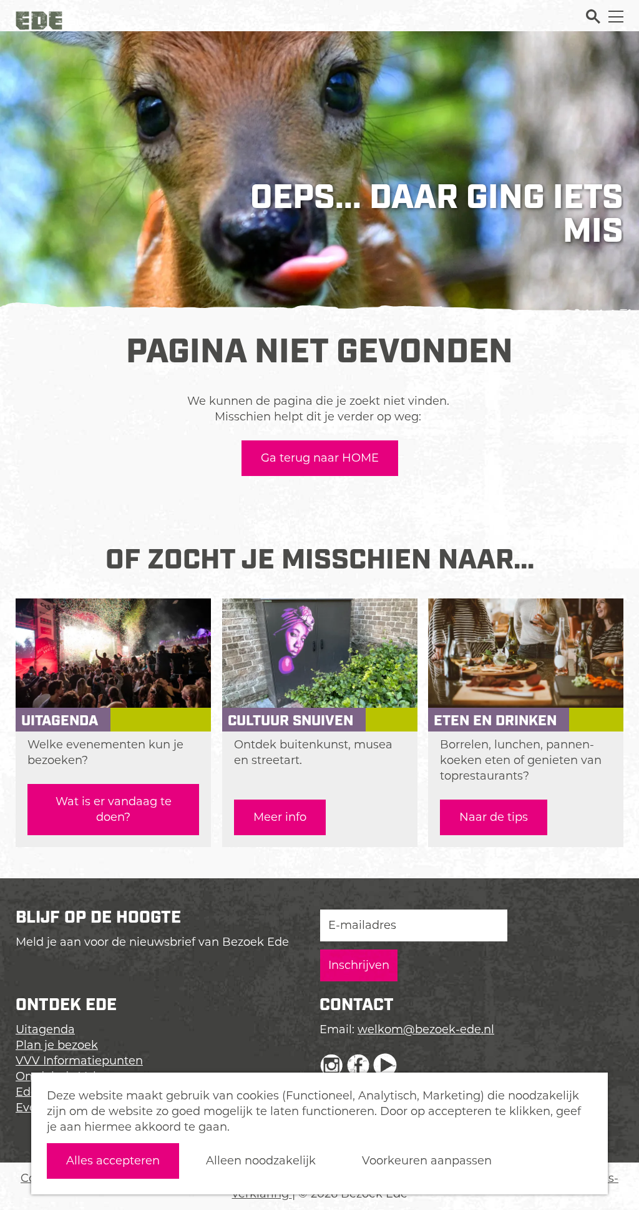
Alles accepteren (113, 1161)
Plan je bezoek (57, 1045)
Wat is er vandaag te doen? (114, 809)
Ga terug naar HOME (320, 458)
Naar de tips (493, 817)
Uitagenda (45, 1029)
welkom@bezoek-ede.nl (426, 1029)
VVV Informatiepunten (79, 1061)
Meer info (279, 817)
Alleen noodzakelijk (261, 1161)
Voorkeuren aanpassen (427, 1161)
